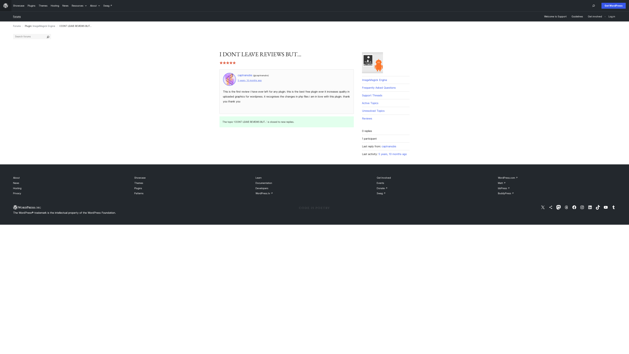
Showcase (140, 177)
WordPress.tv (264, 193)
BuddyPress (506, 193)
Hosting (17, 188)
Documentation (264, 183)
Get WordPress (614, 5)
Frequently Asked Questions (379, 87)
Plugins (138, 188)
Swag (381, 193)
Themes (138, 183)
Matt (502, 183)
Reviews (367, 118)
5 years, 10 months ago (250, 80)
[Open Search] (593, 5)
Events (380, 183)
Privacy (17, 193)
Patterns (138, 193)
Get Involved (384, 177)
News (16, 183)
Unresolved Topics (373, 110)
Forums (17, 16)
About (16, 177)
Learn (259, 177)
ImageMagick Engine (44, 26)
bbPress (504, 188)
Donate (382, 188)
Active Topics (370, 103)
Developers (262, 188)
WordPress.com (508, 177)
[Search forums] (48, 36)
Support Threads (372, 95)
